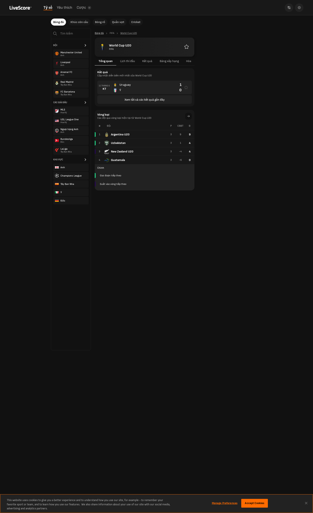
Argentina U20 (120, 134)
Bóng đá (58, 22)
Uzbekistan (118, 143)
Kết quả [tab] (147, 61)
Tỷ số (47, 7)
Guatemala (118, 160)
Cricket (136, 22)
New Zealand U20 (122, 151)
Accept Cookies (254, 503)
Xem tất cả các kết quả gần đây (145, 99)
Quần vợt (118, 22)
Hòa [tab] (188, 61)
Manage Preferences (224, 503)
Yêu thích (64, 7)
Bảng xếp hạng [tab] (169, 61)
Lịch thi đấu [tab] (127, 61)
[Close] (306, 503)
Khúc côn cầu (79, 22)
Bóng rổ (100, 22)
